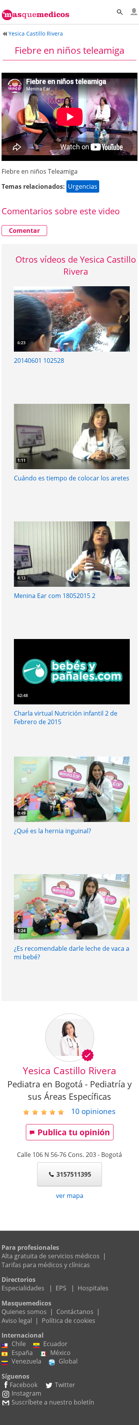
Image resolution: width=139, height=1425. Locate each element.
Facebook (23, 1385)
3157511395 (73, 1174)
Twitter (65, 1385)
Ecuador (55, 1344)
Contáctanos (74, 1311)
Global (68, 1361)
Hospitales (93, 1288)
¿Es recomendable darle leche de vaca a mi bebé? (71, 952)
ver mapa (69, 1195)
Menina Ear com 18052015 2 (54, 595)
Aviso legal (17, 1320)
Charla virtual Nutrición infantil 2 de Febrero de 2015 (65, 717)
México (60, 1352)
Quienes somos (24, 1311)
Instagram (26, 1393)
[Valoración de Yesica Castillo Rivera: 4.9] (47, 1111)
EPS (61, 1288)
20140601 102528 (39, 360)
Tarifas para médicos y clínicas (46, 1265)
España (22, 1352)
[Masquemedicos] (36, 10)
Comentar (24, 230)
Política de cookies (68, 1320)
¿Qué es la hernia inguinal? (52, 831)
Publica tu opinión (73, 1132)
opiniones (93, 1111)
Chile (19, 1344)
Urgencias (82, 186)
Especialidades (23, 1288)
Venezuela (26, 1361)
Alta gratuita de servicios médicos (51, 1256)
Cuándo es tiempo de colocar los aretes (71, 478)
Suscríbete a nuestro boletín (53, 1402)
